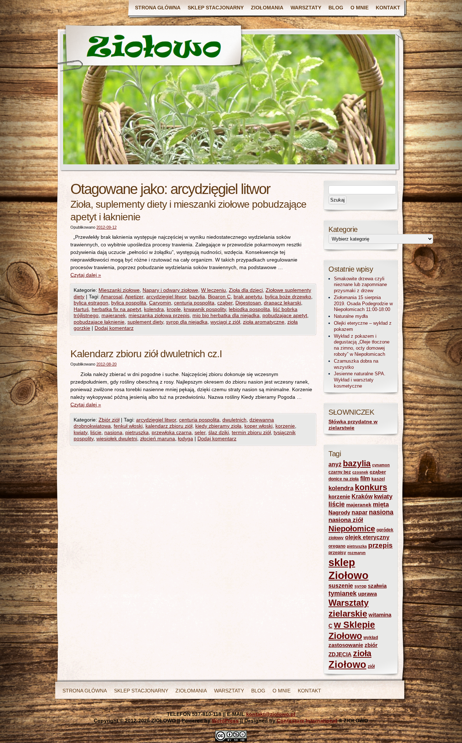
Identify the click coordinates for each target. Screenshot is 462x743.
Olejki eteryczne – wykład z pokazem (363, 326)
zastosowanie (345, 645)
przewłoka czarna (172, 432)
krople (174, 309)
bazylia (197, 296)
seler (200, 432)
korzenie (285, 426)
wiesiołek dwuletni (116, 438)
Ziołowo (347, 664)
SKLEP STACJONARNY (216, 7)
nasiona (113, 432)
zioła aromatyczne (263, 322)
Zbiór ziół (109, 420)
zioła (362, 653)
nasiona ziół (345, 520)
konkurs (371, 487)
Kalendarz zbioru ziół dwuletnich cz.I (146, 353)
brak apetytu (248, 296)
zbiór (371, 645)
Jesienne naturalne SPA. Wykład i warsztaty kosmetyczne (359, 380)
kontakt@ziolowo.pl (270, 714)
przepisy (337, 552)
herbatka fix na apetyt (116, 309)
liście (95, 432)
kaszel (378, 478)
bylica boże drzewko (288, 296)
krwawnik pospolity (205, 309)
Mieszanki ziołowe (119, 290)
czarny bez (339, 472)
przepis (380, 545)
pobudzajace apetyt (284, 315)
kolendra (154, 309)
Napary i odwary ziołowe (170, 290)
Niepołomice (351, 528)
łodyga (185, 438)
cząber (224, 303)
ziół (371, 666)
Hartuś (81, 309)
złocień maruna (157, 438)
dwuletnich (234, 420)
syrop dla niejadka (187, 322)
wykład (370, 637)
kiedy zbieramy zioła (218, 426)
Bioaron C (219, 296)
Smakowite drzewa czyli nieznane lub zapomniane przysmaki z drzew (360, 285)
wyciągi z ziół (225, 322)
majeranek (113, 315)
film (365, 478)
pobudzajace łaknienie (99, 322)
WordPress (225, 720)
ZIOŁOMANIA (267, 7)
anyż (334, 464)
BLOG (335, 7)
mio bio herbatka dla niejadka (226, 315)
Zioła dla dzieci (246, 290)
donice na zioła (343, 478)
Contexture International (307, 720)
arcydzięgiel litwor (166, 296)
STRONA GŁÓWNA (157, 7)
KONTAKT (388, 7)
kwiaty (80, 432)
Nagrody (339, 512)
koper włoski (258, 426)
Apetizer (134, 296)
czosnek (360, 472)
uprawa (367, 594)
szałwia (377, 586)
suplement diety (145, 322)
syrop (360, 586)
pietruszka (137, 432)
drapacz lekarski (282, 303)
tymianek (342, 593)
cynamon (381, 465)
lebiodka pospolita (249, 309)
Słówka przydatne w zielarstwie (353, 425)
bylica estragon (91, 303)
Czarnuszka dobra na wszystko (356, 364)
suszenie (340, 586)
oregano (336, 546)
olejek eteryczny (367, 537)
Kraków (362, 496)
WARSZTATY (306, 7)
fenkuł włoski (128, 426)
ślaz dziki (218, 432)
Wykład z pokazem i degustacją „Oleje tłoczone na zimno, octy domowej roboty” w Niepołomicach (361, 345)
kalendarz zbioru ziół (168, 426)
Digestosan (248, 303)
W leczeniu (213, 290)
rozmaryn (357, 552)
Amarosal (111, 296)
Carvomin (160, 303)
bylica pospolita (128, 303)
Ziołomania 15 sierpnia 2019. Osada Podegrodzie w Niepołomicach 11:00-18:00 (363, 303)
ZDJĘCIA (340, 654)
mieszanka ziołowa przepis (158, 315)
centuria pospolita (194, 303)
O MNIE (359, 7)
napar (359, 512)
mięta (381, 504)
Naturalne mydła (351, 316)
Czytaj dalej (85, 275)
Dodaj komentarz (114, 328)
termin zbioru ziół (251, 432)
